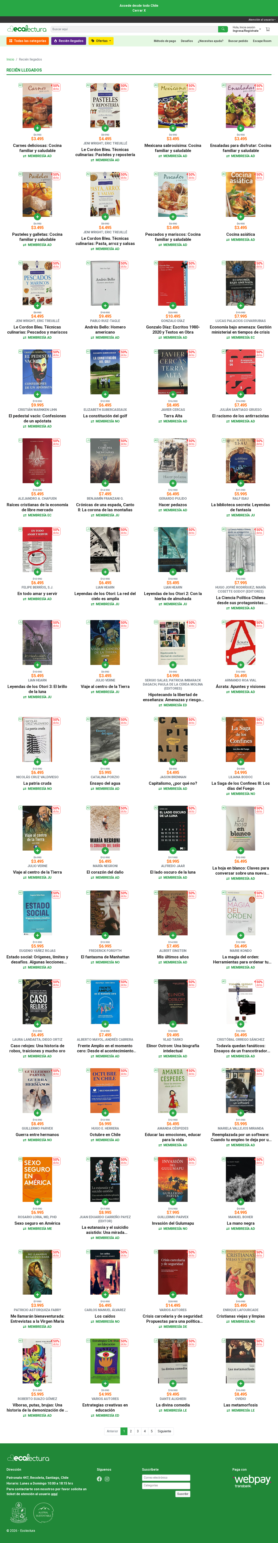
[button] (246, 29)
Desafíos (187, 41)
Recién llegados (70, 41)
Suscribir (182, 1494)
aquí (54, 1494)
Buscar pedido (238, 41)
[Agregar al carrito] (37, 128)
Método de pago (165, 41)
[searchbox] (167, 1485)
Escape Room (262, 41)
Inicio (10, 59)
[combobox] (166, 1485)
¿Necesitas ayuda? (210, 41)
